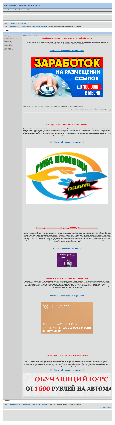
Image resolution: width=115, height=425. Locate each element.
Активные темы (7, 12)
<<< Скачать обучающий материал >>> (67, 51)
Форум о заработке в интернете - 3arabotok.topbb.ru (18, 26)
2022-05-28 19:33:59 (32, 35)
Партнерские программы (40, 26)
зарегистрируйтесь (21, 23)
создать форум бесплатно (105, 407)
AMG (5, 35)
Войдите (13, 23)
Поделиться (25, 35)
